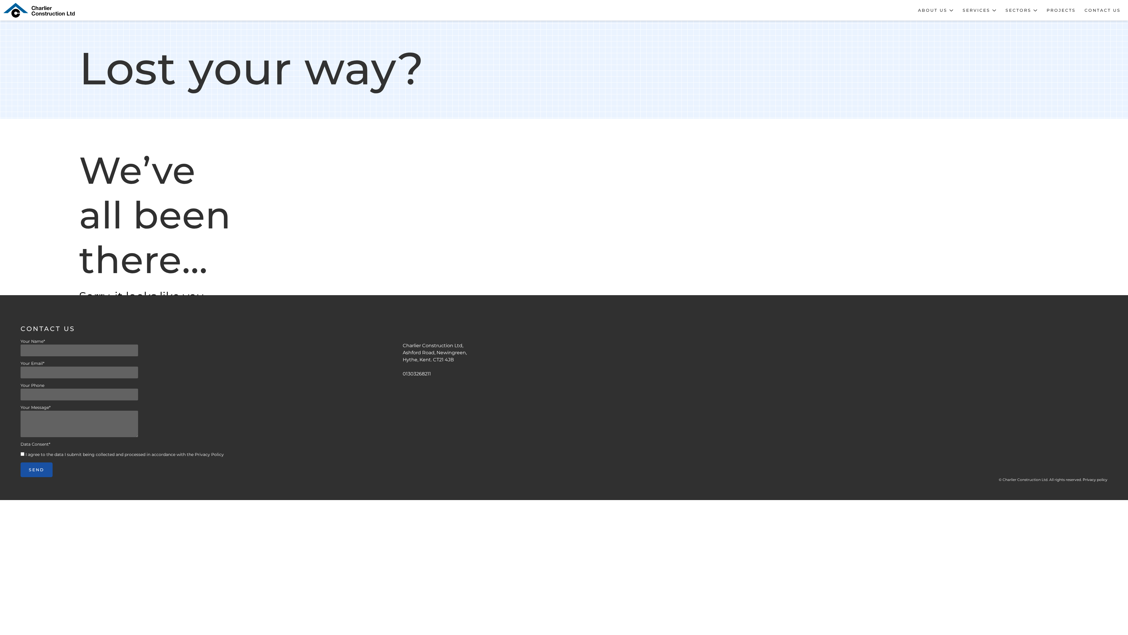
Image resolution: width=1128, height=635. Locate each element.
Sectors (1018, 10)
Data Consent (35, 444)
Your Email (32, 363)
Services (976, 10)
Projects (1061, 10)
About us (932, 10)
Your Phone (32, 385)
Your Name (33, 341)
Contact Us (1103, 10)
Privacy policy (1095, 479)
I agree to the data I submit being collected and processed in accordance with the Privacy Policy (125, 454)
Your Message (36, 407)
